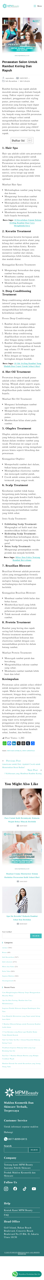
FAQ (6, 1214)
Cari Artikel (7, 932)
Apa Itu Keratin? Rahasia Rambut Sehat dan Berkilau (22, 918)
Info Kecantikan (11, 81)
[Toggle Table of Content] (28, 140)
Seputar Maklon (8, 976)
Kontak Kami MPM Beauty (18, 1210)
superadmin (10, 78)
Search (36, 936)
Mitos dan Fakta (8, 966)
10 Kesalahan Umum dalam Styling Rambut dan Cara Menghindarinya (25, 223)
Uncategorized (7, 981)
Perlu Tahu (6, 971)
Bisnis (4, 952)
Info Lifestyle (25, 81)
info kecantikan (14, 751)
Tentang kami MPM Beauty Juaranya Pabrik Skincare (18, 1166)
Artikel (5, 948)
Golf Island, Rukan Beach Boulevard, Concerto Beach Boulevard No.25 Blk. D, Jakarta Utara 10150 (21, 1232)
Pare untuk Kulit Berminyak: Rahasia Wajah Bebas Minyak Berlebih (22, 820)
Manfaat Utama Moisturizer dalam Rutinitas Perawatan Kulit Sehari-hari (22, 875)
